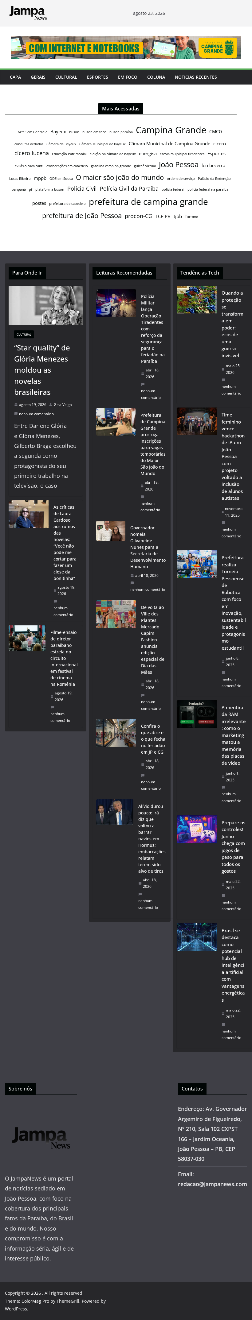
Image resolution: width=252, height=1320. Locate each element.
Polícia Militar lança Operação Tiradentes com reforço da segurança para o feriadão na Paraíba (153, 328)
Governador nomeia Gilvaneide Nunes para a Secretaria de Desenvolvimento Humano (148, 547)
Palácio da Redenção (214, 178)
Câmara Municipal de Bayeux (102, 144)
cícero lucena (31, 153)
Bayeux (58, 131)
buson (74, 132)
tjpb (178, 216)
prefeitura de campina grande (148, 201)
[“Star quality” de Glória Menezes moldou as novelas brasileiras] (46, 305)
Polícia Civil (82, 188)
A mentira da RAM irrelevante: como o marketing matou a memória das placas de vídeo (234, 735)
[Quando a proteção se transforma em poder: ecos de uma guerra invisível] (197, 345)
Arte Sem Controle (32, 132)
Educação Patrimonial (69, 154)
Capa (15, 77)
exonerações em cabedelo (67, 166)
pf (30, 189)
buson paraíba (121, 132)
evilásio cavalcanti (29, 166)
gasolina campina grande (111, 166)
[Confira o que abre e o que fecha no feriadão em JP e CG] (116, 757)
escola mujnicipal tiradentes (182, 154)
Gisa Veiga (63, 404)
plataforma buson (49, 189)
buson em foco (94, 132)
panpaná (19, 189)
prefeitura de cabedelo (67, 203)
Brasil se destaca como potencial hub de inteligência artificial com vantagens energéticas (233, 965)
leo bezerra (213, 165)
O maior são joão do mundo (120, 177)
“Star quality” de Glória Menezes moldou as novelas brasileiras (42, 369)
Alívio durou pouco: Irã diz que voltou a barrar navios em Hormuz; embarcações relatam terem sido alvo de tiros (152, 838)
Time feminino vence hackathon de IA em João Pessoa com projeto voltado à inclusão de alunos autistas (233, 456)
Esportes (97, 77)
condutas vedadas (28, 144)
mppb (40, 178)
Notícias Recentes (196, 77)
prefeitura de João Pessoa (82, 215)
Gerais (38, 77)
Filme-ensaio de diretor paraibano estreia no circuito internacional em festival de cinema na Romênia (64, 658)
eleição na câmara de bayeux (113, 154)
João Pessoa (179, 164)
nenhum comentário (36, 413)
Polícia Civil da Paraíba (129, 188)
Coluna (156, 77)
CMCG (215, 131)
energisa (148, 153)
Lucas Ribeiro (20, 178)
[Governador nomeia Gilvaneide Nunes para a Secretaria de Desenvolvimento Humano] (110, 559)
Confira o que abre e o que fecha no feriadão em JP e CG (153, 739)
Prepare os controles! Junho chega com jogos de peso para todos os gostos (233, 846)
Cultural (66, 77)
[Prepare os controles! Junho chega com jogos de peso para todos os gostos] (197, 867)
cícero (219, 143)
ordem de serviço (181, 178)
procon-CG (138, 216)
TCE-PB (163, 216)
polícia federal (173, 189)
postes (39, 203)
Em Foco (127, 77)
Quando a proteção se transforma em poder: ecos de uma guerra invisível (232, 324)
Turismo (191, 217)
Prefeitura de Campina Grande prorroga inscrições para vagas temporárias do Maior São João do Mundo (153, 444)
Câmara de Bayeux (61, 144)
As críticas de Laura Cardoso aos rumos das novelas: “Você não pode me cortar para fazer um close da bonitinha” (65, 542)
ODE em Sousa (61, 178)
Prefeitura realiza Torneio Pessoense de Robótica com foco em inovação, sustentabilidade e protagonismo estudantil (234, 602)
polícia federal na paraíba (207, 189)
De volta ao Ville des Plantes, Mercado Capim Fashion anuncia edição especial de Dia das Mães (152, 639)
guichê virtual (145, 166)
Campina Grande (171, 130)
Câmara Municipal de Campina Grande (169, 143)
